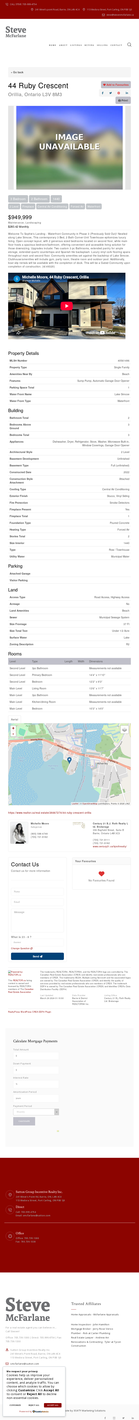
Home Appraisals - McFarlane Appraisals (95, 1314)
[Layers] (125, 730)
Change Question (20, 948)
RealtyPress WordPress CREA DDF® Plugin (29, 1011)
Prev (11, 148)
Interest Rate (21, 1077)
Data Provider (79, 995)
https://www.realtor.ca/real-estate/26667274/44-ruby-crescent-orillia (49, 812)
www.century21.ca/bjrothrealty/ (110, 846)
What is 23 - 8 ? (21, 936)
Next (128, 148)
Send (36, 956)
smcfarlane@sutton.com (24, 1363)
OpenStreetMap (90, 803)
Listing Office (110, 995)
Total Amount (21, 1049)
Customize (15, 1405)
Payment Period (22, 1106)
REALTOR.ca (19, 980)
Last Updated (46, 995)
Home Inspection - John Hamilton (90, 1324)
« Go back (17, 72)
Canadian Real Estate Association (21, 990)
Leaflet (75, 803)
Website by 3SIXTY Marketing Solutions (83, 1410)
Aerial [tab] (14, 719)
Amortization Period (25, 1091)
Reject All (34, 1405)
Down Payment (22, 1063)
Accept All (52, 1405)
